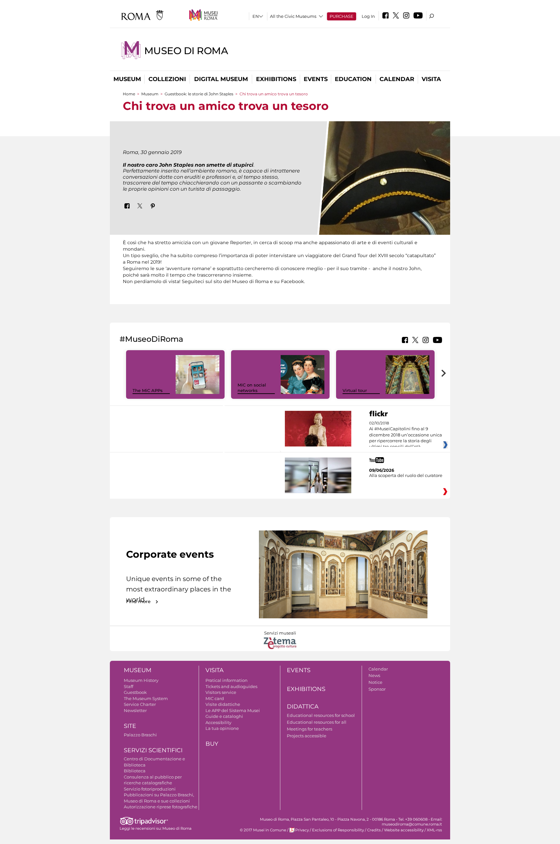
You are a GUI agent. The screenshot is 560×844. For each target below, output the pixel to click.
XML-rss (434, 830)
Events (316, 79)
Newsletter (135, 710)
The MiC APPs (148, 390)
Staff (128, 686)
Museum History (141, 680)
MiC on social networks (252, 387)
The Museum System (146, 698)
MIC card (214, 698)
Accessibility (218, 722)
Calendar (396, 79)
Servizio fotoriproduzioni (150, 788)
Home (129, 93)
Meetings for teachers (309, 728)
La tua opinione (222, 728)
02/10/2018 (405, 435)
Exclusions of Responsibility (338, 830)
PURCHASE (342, 16)
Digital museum (221, 79)
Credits (374, 830)
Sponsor (377, 689)
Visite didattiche (222, 704)
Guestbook (135, 692)
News (374, 675)
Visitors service (220, 692)
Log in (368, 16)
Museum (127, 79)
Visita (431, 79)
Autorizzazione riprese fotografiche (160, 806)
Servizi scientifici (153, 750)
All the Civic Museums (293, 16)
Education (353, 79)
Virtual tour (355, 390)
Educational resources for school (321, 715)
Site (130, 726)
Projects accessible (306, 735)
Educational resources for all (316, 722)
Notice (375, 682)
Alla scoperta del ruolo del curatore (405, 475)
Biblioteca (135, 770)
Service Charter (140, 704)
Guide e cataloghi (224, 716)
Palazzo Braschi (140, 734)
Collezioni (167, 79)
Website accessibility (404, 830)
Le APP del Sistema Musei (232, 710)
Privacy (302, 830)
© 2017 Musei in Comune (263, 830)
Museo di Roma (186, 51)
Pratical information (226, 680)
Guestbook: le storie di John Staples (199, 93)
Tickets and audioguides (231, 686)
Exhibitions (276, 79)
